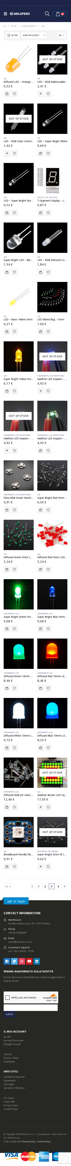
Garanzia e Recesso (14, 1087)
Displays (41, 197)
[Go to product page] (19, 59)
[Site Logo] (20, 14)
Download (9, 1061)
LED (5, 78)
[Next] (64, 886)
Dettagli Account (12, 1044)
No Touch (53, 197)
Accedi (7, 1036)
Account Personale (13, 1040)
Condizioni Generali (14, 1076)
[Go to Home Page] (5, 26)
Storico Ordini (11, 1057)
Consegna (9, 1084)
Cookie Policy (11, 1109)
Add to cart (7, 93)
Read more (40, 93)
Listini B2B (9, 1101)
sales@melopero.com (20, 941)
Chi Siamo (9, 1097)
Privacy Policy (11, 1105)
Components (42, 376)
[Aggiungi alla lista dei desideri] (14, 93)
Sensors (54, 851)
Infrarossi (42, 851)
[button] (6, 14)
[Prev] (32, 886)
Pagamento (10, 1080)
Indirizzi (8, 1054)
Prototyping (58, 376)
